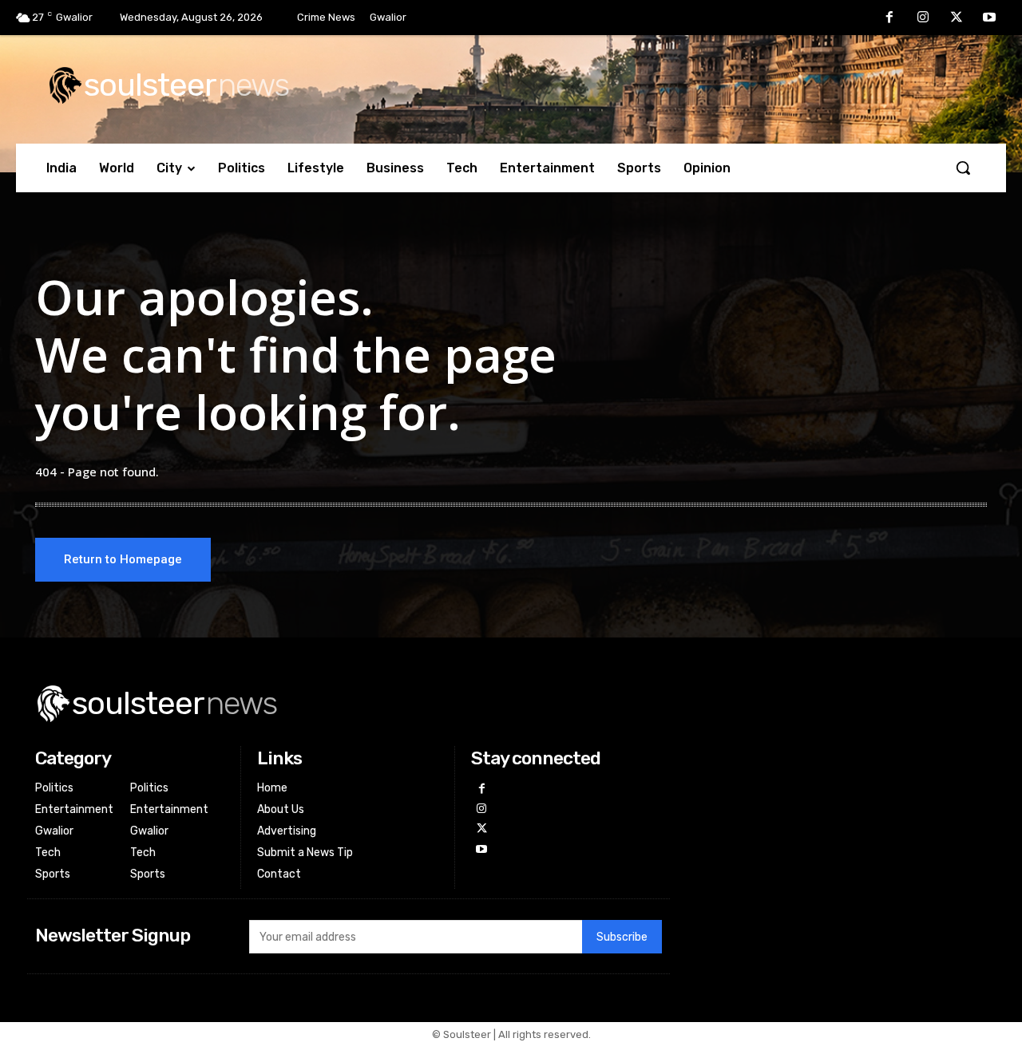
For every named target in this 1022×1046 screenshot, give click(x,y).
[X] (956, 18)
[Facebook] (890, 18)
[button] (963, 167)
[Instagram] (923, 18)
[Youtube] (989, 18)
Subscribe (622, 937)
